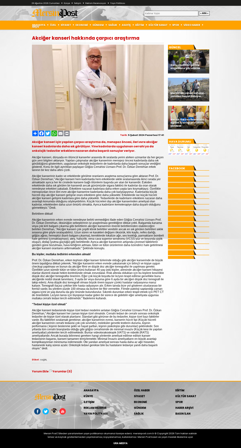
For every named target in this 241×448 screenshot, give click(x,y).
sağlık (43, 359)
